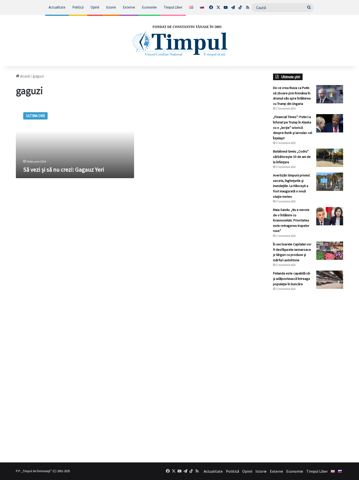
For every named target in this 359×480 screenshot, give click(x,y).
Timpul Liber (173, 7)
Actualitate (57, 7)
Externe (129, 7)
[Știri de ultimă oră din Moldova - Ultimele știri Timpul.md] (179, 40)
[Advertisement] (308, 376)
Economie (149, 7)
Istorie (111, 7)
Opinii (95, 7)
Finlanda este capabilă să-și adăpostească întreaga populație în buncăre (292, 278)
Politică (78, 7)
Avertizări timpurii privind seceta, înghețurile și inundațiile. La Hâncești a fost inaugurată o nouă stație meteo (291, 185)
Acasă (25, 76)
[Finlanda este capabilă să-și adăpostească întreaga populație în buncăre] (329, 280)
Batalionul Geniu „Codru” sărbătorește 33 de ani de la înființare (292, 156)
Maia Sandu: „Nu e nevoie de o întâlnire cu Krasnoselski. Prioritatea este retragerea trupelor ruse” (291, 220)
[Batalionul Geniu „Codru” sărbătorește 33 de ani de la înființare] (329, 158)
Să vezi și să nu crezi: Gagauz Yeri (63, 169)
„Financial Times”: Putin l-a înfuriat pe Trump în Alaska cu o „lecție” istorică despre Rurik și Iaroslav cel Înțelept (292, 127)
